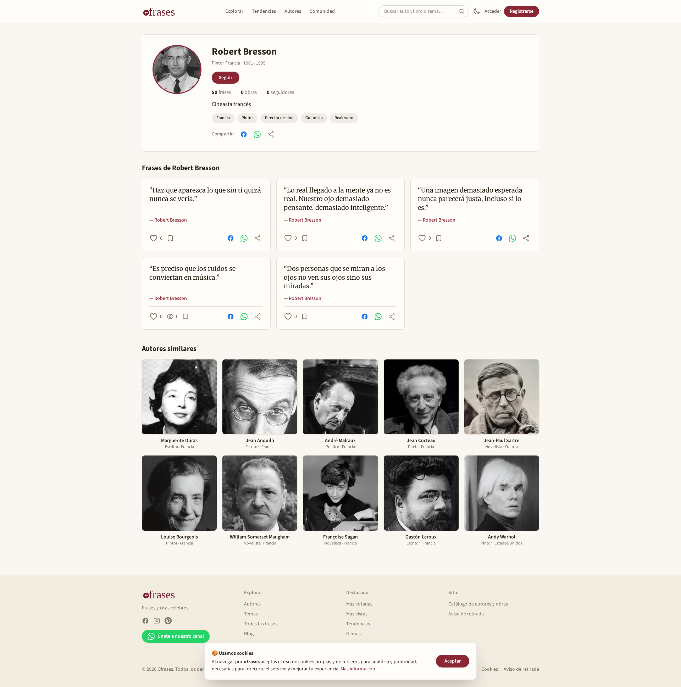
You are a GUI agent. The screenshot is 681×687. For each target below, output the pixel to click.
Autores (292, 11)
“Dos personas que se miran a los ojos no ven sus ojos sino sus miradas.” (334, 277)
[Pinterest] (168, 620)
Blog (249, 633)
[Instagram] (156, 620)
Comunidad (322, 11)
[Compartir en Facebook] (243, 134)
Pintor (247, 118)
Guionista (314, 118)
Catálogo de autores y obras (478, 604)
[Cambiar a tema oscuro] (476, 11)
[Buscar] (464, 11)
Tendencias (264, 11)
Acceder (493, 11)
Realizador (344, 118)
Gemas (353, 633)
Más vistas (356, 614)
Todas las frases (260, 623)
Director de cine (279, 118)
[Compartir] (270, 134)
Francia (223, 118)
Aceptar (452, 661)
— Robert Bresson (168, 220)
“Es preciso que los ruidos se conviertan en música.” (192, 272)
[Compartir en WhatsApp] (257, 134)
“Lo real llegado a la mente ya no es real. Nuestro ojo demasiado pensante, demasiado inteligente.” (337, 199)
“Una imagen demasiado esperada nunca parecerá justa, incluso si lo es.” (470, 199)
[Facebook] (145, 620)
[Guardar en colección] (170, 238)
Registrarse (521, 11)
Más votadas (359, 604)
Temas (251, 614)
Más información (357, 668)
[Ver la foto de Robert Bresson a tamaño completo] (177, 69)
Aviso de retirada (466, 614)
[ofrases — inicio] (162, 11)
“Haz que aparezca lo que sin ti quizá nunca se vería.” (205, 194)
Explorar (234, 11)
